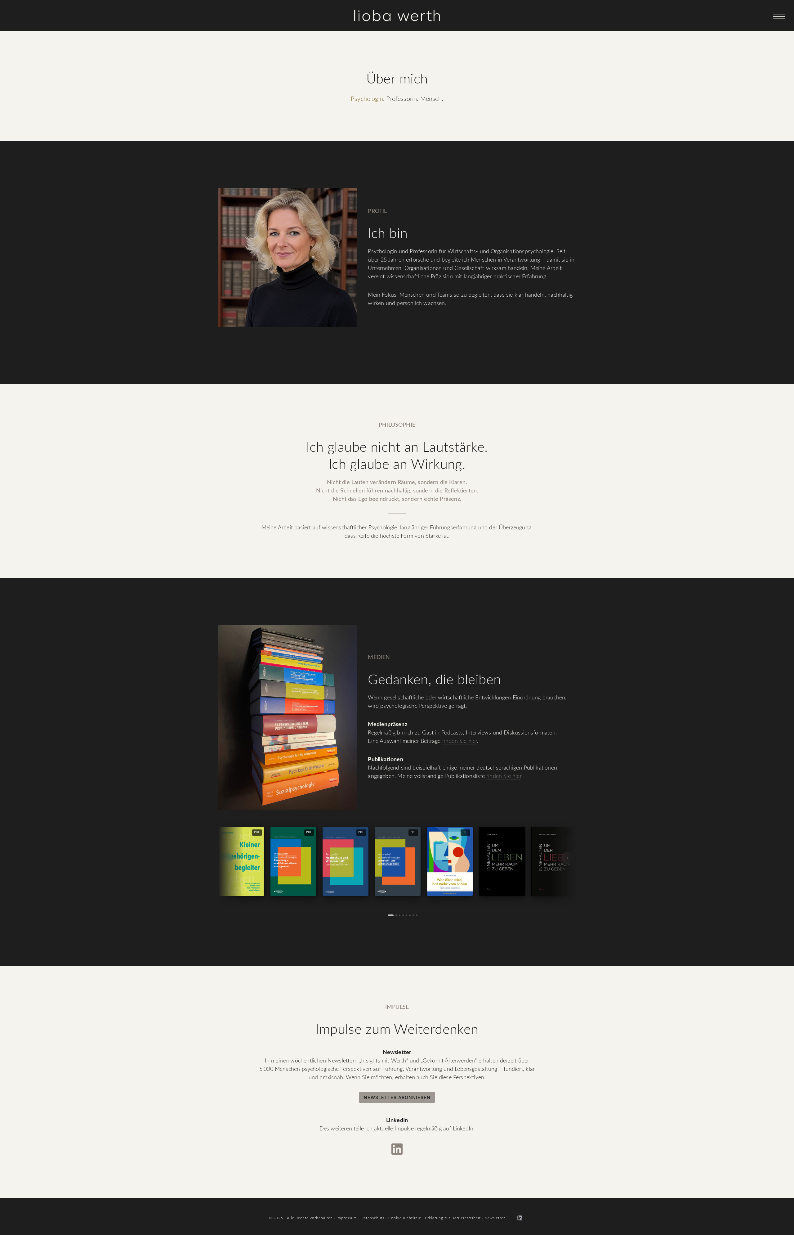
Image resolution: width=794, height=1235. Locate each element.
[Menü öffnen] (779, 15)
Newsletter (494, 1218)
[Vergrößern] (349, 633)
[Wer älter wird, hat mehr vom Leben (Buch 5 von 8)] (406, 915)
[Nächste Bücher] (567, 858)
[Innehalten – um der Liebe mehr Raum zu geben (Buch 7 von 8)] (413, 915)
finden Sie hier (459, 741)
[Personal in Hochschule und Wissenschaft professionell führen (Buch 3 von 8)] (399, 915)
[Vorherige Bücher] (226, 858)
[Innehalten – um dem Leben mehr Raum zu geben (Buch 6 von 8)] (410, 915)
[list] (397, 863)
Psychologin (367, 99)
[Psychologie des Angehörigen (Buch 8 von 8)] (416, 915)
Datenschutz (373, 1218)
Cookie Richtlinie (404, 1218)
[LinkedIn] (519, 1218)
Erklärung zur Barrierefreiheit (453, 1218)
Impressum (347, 1218)
